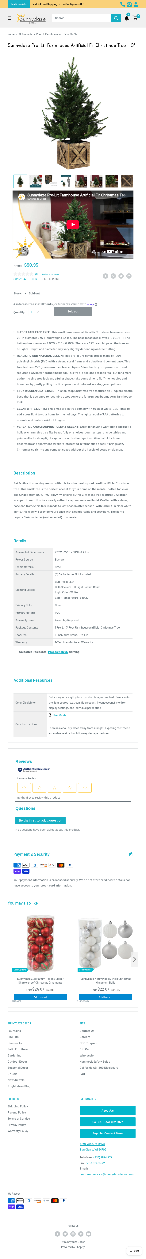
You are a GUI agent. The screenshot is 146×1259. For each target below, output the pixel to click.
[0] (135, 18)
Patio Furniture (18, 1049)
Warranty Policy (18, 1130)
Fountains (14, 1030)
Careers (85, 1036)
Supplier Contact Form (108, 1133)
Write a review (50, 274)
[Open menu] (9, 18)
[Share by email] (129, 276)
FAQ (82, 1074)
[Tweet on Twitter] (121, 276)
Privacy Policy (17, 1124)
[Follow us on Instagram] (73, 1234)
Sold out (73, 311)
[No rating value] (24, 274)
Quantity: (19, 312)
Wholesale (87, 1055)
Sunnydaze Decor (25, 279)
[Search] (116, 18)
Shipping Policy (18, 1106)
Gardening (14, 1055)
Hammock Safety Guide (95, 1061)
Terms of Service (19, 1118)
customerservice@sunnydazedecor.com (106, 1174)
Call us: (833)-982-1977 (107, 1122)
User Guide (59, 715)
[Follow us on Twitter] (65, 1234)
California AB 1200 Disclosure (99, 1067)
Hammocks (15, 1043)
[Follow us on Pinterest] (80, 1234)
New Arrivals (16, 1080)
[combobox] (81, 18)
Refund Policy (17, 1112)
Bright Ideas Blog (19, 1086)
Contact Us (87, 1030)
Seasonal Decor (18, 1067)
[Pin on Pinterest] (113, 276)
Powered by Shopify (73, 1247)
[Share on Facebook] (105, 276)
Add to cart (40, 997)
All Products (25, 34)
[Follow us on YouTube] (88, 1234)
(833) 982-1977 (103, 1157)
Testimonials (18, 4)
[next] (134, 959)
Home (11, 34)
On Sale (12, 1074)
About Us (108, 1110)
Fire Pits (13, 1036)
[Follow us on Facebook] (57, 1234)
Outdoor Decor (17, 1061)
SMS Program (88, 1043)
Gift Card (85, 1049)
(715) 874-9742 (95, 1163)
